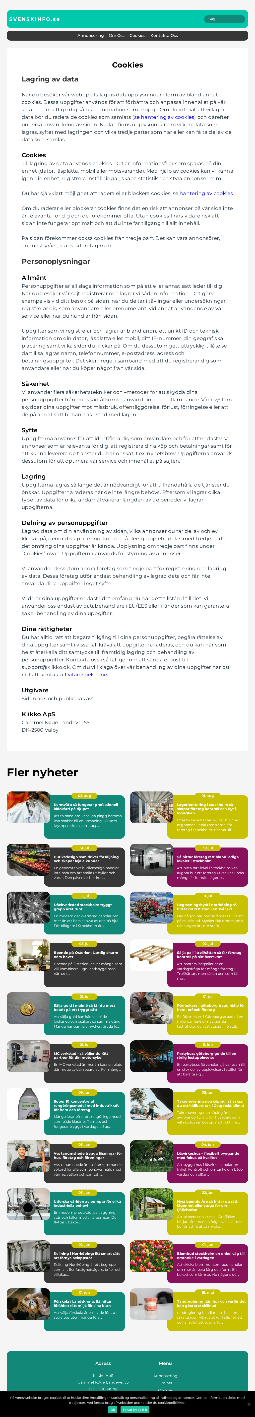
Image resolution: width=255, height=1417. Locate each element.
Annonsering (90, 35)
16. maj (208, 1292)
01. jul (84, 996)
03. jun (84, 1192)
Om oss (117, 35)
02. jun (208, 1192)
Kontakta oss (164, 35)
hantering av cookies (206, 193)
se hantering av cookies (164, 117)
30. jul (207, 848)
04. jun (207, 1144)
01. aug (207, 795)
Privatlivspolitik (135, 1410)
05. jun (208, 1092)
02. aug (84, 795)
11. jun (208, 1044)
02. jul (207, 943)
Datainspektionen (88, 675)
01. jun (207, 1244)
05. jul (84, 943)
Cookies (137, 35)
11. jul (84, 896)
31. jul (84, 848)
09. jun (84, 1092)
